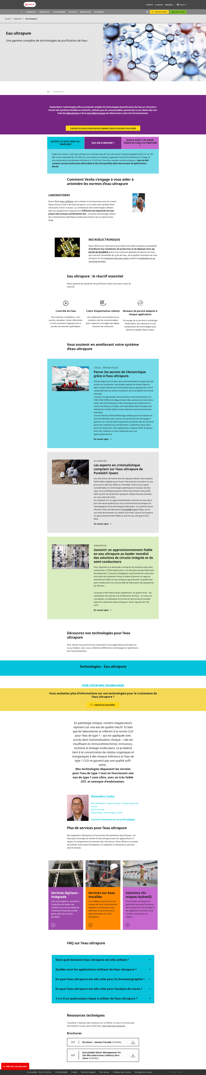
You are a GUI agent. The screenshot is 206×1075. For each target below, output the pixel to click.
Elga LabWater (67, 201)
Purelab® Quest (129, 509)
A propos (149, 5)
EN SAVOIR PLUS (65, 895)
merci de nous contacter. (113, 1025)
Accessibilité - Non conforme (39, 1072)
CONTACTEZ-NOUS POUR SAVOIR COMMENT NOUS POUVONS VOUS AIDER (103, 128)
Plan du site (104, 1072)
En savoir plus (101, 439)
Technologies (59, 12)
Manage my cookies (143, 1072)
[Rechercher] (147, 12)
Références (85, 12)
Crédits (74, 1072)
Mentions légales (88, 1072)
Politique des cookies (122, 1072)
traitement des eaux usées (116, 258)
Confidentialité (61, 1072)
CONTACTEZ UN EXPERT (104, 705)
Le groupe (159, 5)
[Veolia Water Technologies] (29, 4)
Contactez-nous (161, 12)
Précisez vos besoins (16, 1066)
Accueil (7, 19)
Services (73, 12)
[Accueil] (22, 12)
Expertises (45, 12)
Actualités (99, 12)
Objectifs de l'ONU (178, 12)
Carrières (169, 5)
